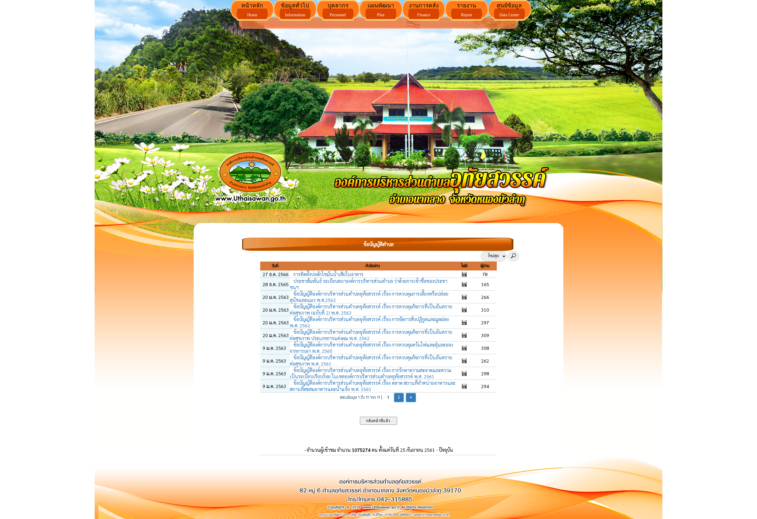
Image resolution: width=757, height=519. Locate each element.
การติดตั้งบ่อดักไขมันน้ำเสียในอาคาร (327, 274)
